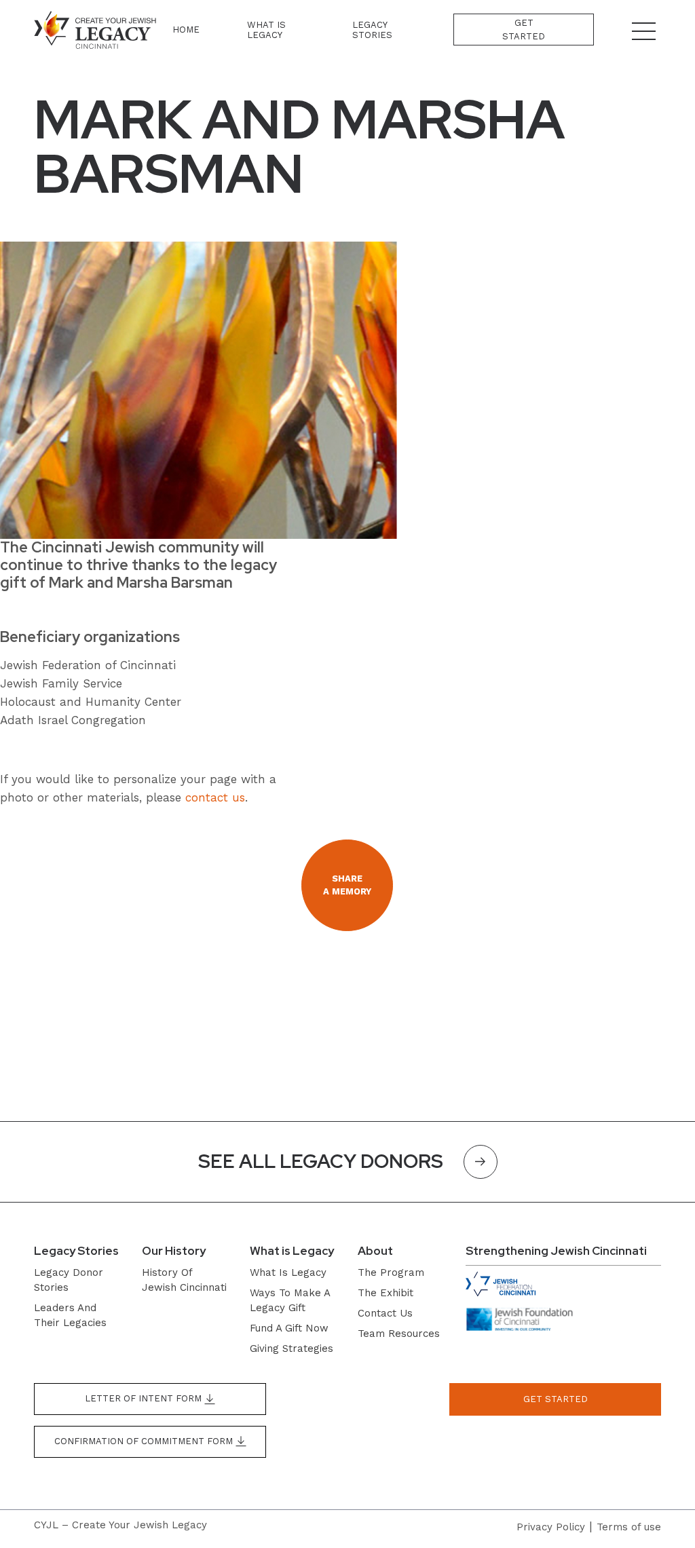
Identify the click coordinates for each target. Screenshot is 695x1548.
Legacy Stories (372, 30)
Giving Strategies (291, 1348)
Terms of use (629, 1527)
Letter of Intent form (144, 1398)
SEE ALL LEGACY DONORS (320, 1161)
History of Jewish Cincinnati (184, 1280)
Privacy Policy (550, 1527)
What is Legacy (266, 30)
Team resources (399, 1333)
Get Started (523, 29)
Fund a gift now (289, 1328)
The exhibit (385, 1293)
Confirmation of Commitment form (145, 1441)
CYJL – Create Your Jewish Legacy (120, 1525)
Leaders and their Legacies (70, 1315)
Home (186, 29)
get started (555, 1399)
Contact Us (385, 1313)
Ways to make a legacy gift (290, 1300)
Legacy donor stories (68, 1280)
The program (391, 1272)
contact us (215, 797)
